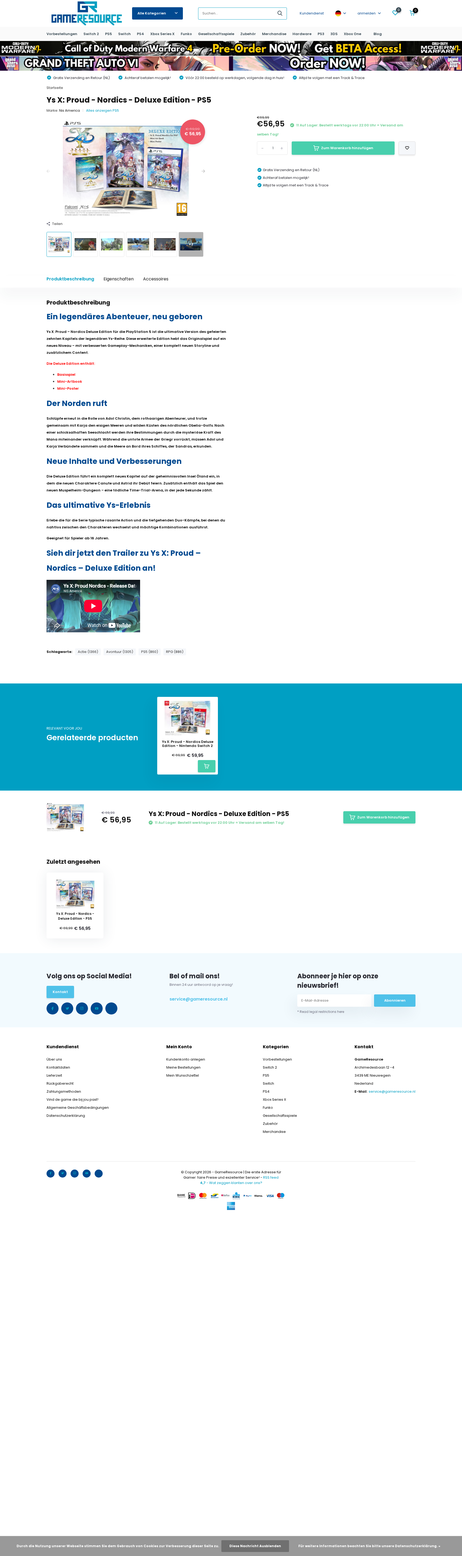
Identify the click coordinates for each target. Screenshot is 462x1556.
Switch (124, 33)
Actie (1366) (88, 651)
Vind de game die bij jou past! (72, 1099)
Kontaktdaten (58, 1067)
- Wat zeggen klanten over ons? (231, 1182)
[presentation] (48, 171)
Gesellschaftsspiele (216, 33)
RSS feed (271, 1177)
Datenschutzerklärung (66, 1115)
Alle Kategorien (151, 13)
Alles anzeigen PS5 (102, 110)
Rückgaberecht (60, 1083)
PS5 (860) (149, 651)
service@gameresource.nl (199, 999)
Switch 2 (91, 33)
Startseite (55, 87)
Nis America (69, 110)
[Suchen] (280, 13)
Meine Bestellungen (183, 1067)
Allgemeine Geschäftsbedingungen (78, 1107)
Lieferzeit (54, 1075)
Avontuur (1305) (119, 651)
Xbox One (352, 33)
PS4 (140, 33)
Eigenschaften (118, 279)
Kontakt (60, 991)
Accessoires (155, 279)
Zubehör (248, 33)
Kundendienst (312, 13)
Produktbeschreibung (70, 279)
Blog (378, 33)
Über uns (54, 1059)
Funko (186, 33)
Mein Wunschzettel (182, 1075)
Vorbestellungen (62, 33)
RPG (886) (174, 651)
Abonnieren (395, 1000)
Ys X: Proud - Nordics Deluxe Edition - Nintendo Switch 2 (187, 744)
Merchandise (274, 33)
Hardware (301, 33)
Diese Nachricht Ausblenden (255, 1546)
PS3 (321, 33)
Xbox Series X (162, 33)
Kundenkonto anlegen (185, 1059)
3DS (334, 33)
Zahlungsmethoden (64, 1091)
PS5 (108, 33)
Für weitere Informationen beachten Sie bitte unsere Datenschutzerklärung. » (369, 1546)
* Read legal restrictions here (320, 1011)
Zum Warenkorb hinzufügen (347, 148)
